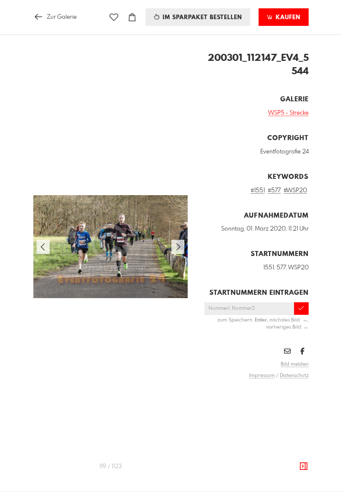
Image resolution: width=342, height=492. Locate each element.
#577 (274, 190)
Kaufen (287, 17)
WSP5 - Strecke (288, 113)
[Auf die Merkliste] (114, 17)
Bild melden (295, 364)
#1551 (258, 190)
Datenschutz (294, 375)
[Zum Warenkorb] (132, 17)
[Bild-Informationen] (304, 466)
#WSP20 (295, 190)
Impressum (262, 375)
